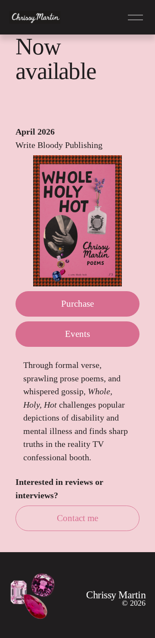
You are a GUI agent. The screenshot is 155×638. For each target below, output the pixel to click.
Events (77, 334)
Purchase (77, 304)
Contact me (77, 518)
